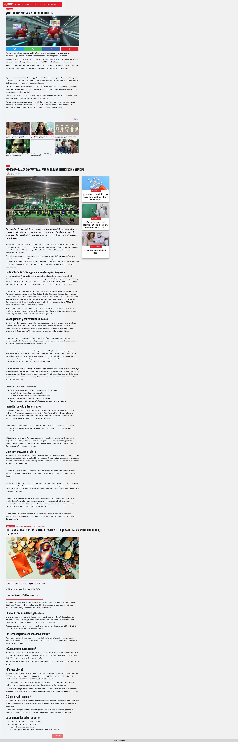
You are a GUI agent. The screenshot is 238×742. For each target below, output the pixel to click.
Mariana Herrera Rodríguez (40, 691)
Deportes (34, 4)
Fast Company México (50, 4)
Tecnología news (9, 9)
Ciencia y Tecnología (96, 246)
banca (17, 526)
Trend (40, 4)
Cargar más (57, 735)
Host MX (12, 166)
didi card (21, 526)
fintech (35, 526)
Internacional (26, 4)
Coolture (17, 7)
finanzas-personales (28, 526)
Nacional (17, 4)
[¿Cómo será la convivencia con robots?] (95, 239)
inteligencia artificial (19, 166)
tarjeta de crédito (41, 526)
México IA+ (28, 166)
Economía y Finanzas (10, 526)
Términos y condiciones (119, 741)
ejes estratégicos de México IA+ (20, 276)
